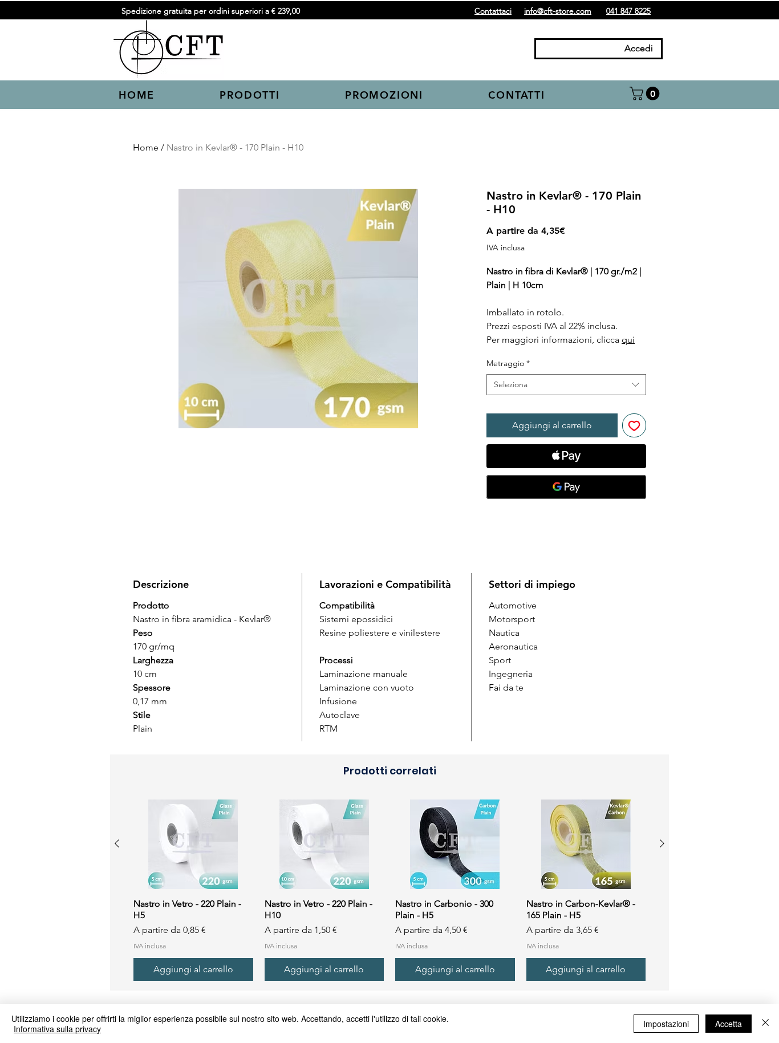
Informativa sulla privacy (57, 1028)
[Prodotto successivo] (662, 843)
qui (628, 339)
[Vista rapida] (193, 844)
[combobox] (566, 385)
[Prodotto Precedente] (117, 843)
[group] (389, 890)
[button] (274, 96)
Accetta (728, 1023)
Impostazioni (666, 1023)
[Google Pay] (566, 487)
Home (146, 147)
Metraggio (508, 363)
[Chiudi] (765, 1023)
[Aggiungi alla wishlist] (634, 425)
